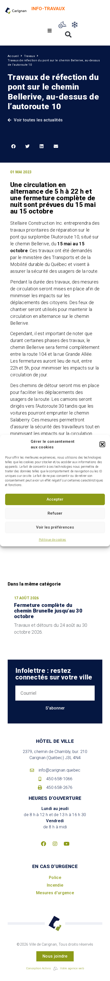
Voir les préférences (55, 527)
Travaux (29, 56)
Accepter (55, 499)
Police (55, 877)
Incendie (55, 885)
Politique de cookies (52, 540)
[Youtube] (66, 844)
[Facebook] (43, 844)
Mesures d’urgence (55, 892)
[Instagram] (55, 844)
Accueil (13, 56)
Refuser (55, 513)
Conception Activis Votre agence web (55, 968)
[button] (102, 444)
